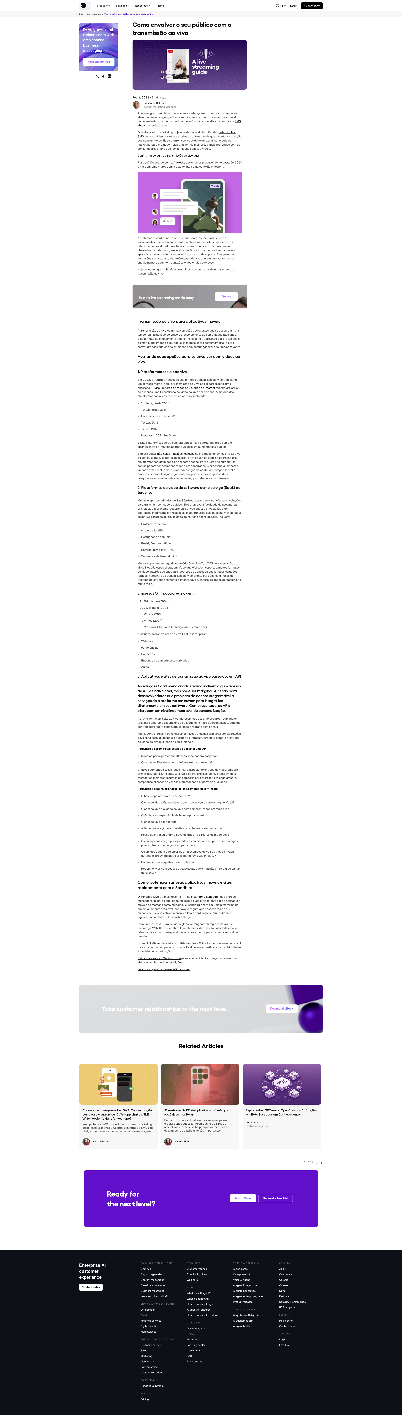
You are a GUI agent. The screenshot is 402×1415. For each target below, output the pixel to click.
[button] (85, 6)
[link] (294, 5)
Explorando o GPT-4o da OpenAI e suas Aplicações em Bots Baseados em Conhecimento (281, 1112)
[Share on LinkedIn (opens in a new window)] (109, 76)
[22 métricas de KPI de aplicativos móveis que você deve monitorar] (200, 1084)
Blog (81, 14)
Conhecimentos (94, 14)
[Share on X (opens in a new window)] (97, 76)
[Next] (321, 1163)
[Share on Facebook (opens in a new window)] (103, 76)
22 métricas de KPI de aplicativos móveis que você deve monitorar (196, 1112)
